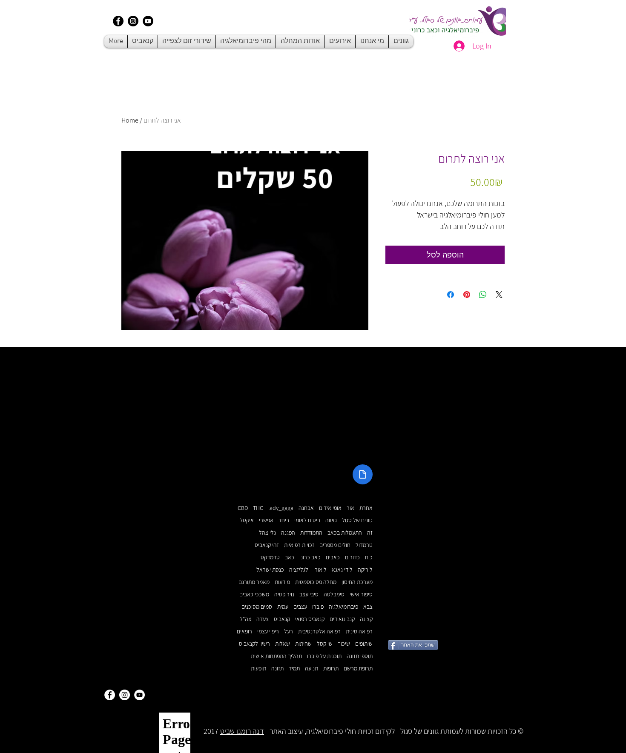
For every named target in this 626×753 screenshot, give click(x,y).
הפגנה (288, 532)
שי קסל (325, 643)
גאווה (331, 520)
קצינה (366, 619)
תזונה (277, 668)
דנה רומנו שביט (242, 731)
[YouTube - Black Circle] (148, 21)
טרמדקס (270, 557)
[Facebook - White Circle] (109, 695)
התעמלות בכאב (344, 532)
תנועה (311, 668)
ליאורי (320, 569)
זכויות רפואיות (299, 545)
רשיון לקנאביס (254, 643)
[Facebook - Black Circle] (118, 21)
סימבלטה (334, 594)
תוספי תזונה (360, 656)
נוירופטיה (284, 594)
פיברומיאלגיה (343, 606)
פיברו (318, 606)
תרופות (331, 668)
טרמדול (364, 545)
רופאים (244, 631)
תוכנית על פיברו (324, 656)
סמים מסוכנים (256, 606)
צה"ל (245, 619)
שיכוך (344, 643)
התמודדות (311, 532)
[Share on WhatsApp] (483, 294)
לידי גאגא (342, 569)
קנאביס (282, 619)
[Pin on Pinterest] (467, 294)
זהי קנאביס (267, 545)
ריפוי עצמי (268, 631)
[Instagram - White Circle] (124, 695)
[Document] (363, 474)
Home (129, 120)
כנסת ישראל (270, 569)
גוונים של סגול (357, 520)
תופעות (258, 668)
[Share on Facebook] (450, 294)
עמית (282, 606)
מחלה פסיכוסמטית (315, 582)
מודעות (282, 582)
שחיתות (303, 643)
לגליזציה (298, 569)
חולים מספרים (334, 545)
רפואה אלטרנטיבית (319, 631)
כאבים (333, 557)
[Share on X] (499, 294)
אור (350, 508)
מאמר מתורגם (254, 582)
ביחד (284, 520)
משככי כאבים (254, 594)
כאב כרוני (310, 557)
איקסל (247, 520)
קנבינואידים (342, 619)
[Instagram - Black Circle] (133, 21)
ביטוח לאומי (307, 520)
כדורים (352, 557)
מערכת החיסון (357, 582)
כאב (289, 557)
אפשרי (266, 520)
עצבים (300, 606)
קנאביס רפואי (309, 619)
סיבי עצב (309, 594)
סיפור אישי (361, 594)
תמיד (294, 668)
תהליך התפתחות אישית (276, 656)
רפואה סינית (359, 631)
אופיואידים (330, 508)
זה (370, 532)
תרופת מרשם (358, 668)
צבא (368, 606)
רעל (288, 631)
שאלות (282, 643)
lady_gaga (280, 508)
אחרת (366, 508)
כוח (369, 557)
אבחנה (306, 508)
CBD (243, 508)
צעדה (262, 619)
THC (258, 508)
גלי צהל (267, 532)
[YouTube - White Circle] (139, 695)
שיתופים (364, 643)
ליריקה (365, 569)
